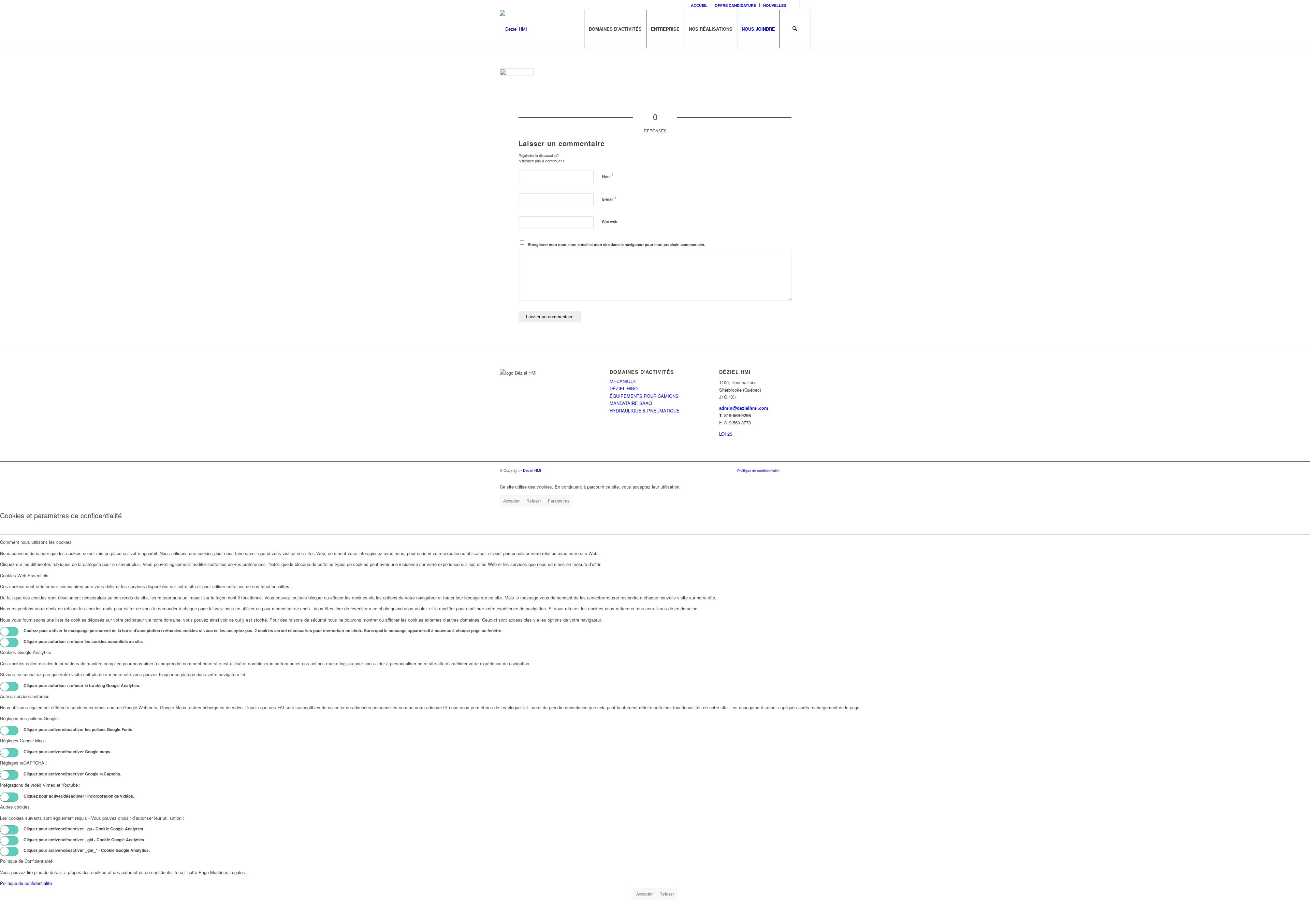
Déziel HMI (532, 470)
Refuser (533, 501)
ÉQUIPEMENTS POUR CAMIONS (644, 396)
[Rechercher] (795, 29)
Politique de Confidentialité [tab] (26, 861)
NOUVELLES (774, 5)
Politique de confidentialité (26, 883)
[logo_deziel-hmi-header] (513, 29)
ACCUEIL (699, 5)
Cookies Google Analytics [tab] (25, 652)
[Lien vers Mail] (805, 5)
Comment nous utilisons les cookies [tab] (36, 542)
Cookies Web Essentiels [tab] (24, 575)
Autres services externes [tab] (24, 696)
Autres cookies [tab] (15, 806)
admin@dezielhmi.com (743, 408)
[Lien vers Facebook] (795, 5)
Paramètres (558, 501)
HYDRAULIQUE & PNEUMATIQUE (645, 410)
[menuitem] (699, 5)
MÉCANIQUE (623, 381)
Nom (607, 176)
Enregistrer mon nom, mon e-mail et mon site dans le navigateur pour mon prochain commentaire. (616, 244)
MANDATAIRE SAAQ (631, 403)
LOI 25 (725, 434)
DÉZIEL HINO (624, 388)
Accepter (511, 501)
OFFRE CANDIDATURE (735, 5)
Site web (609, 221)
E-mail (609, 198)
